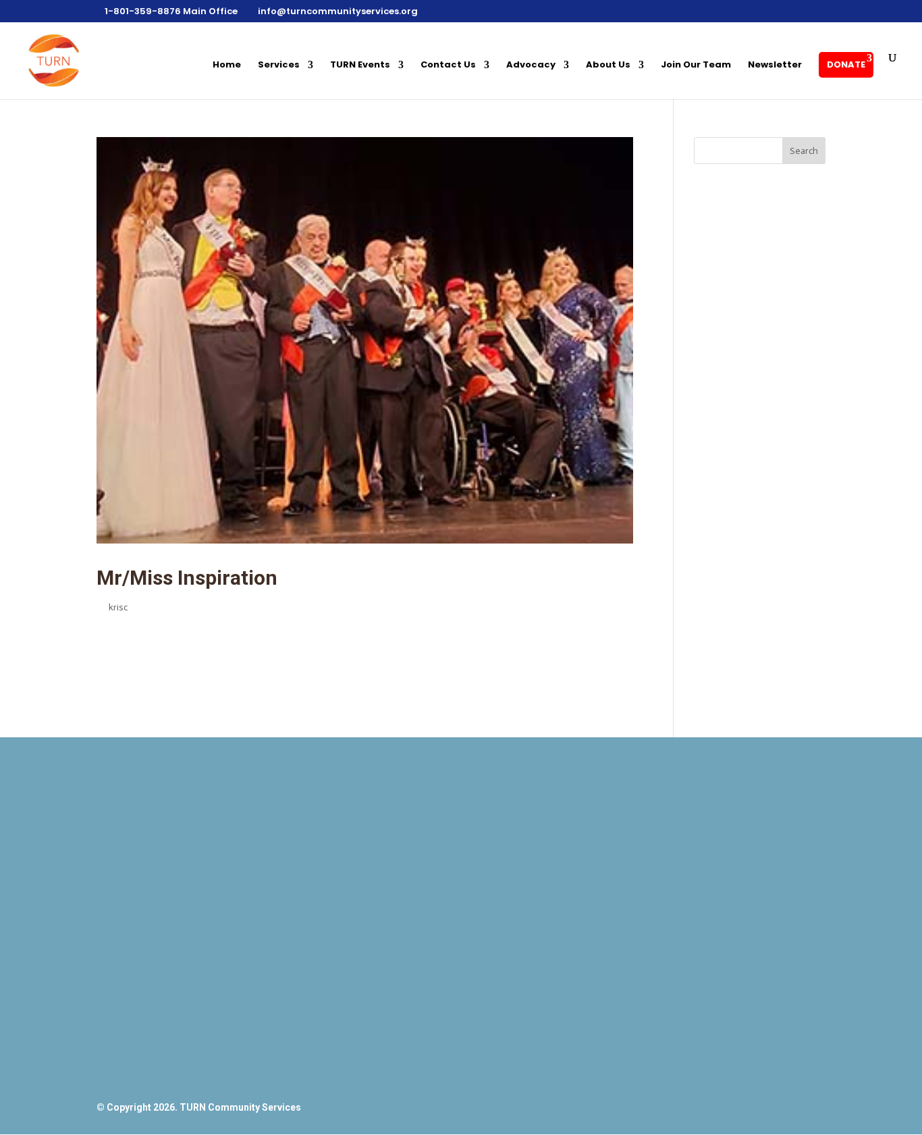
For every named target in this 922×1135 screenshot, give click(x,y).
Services (279, 65)
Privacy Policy (688, 1073)
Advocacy (530, 65)
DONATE (846, 64)
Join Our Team (696, 65)
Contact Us (448, 65)
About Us (608, 65)
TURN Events (360, 65)
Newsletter (775, 65)
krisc (118, 607)
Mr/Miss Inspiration (187, 577)
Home (227, 65)
